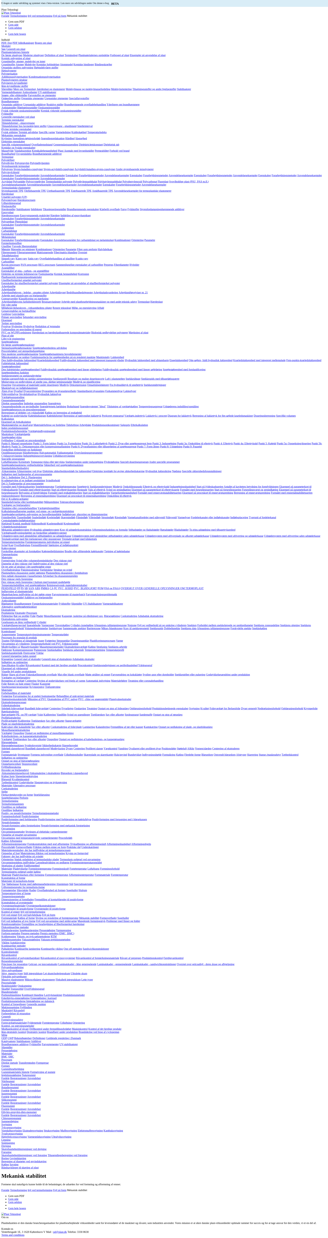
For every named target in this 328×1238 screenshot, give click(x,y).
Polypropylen (22, 163)
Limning (6, 1139)
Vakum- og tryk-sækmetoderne (33, 936)
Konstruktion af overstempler (17, 902)
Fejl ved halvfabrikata (29, 914)
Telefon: (72, 1231)
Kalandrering (103, 726)
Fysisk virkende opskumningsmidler (20, 110)
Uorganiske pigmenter (56, 98)
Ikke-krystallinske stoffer (14, 86)
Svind (4, 545)
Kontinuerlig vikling (52, 948)
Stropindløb (107, 517)
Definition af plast (54, 55)
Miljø (4, 1035)
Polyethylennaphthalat (85, 181)
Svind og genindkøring (118, 489)
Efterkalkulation (139, 425)
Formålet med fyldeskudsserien (18, 486)
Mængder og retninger (23, 249)
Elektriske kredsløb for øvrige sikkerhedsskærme (118, 471)
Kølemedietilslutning (53, 551)
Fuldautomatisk (65, 452)
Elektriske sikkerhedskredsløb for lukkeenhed (67, 471)
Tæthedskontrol (290, 754)
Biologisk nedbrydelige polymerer (109, 332)
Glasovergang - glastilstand (62, 126)
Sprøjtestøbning (9, 341)
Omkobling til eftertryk (119, 495)
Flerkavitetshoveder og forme (17, 794)
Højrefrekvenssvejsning (14, 1136)
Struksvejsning (52, 1130)
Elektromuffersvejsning (90, 1130)
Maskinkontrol (80, 1028)
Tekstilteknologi (10, 255)
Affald (100, 307)
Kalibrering (50, 714)
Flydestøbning (111, 461)
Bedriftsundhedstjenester (79, 292)
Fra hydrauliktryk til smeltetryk (126, 384)
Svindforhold (53, 480)
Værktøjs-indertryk (134, 415)
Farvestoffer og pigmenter (42, 95)
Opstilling (6, 810)
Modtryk (64, 384)
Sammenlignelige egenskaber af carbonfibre (79, 264)
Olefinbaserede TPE (35, 190)
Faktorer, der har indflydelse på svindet (22, 856)
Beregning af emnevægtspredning (252, 492)
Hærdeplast (7, 193)
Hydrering (17, 326)
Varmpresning (63, 930)
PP (18, 588)
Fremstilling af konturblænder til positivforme (59, 899)
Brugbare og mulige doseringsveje (85, 378)
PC (56, 588)
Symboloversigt (33, 745)
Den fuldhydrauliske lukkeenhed (19, 360)
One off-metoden (73, 948)
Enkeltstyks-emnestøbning (15, 998)
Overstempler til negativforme (17, 908)
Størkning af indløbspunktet (63, 545)
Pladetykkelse (20, 868)
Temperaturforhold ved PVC (45, 643)
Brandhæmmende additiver (47, 153)
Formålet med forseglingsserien (197, 489)
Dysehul (18, 391)
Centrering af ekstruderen (226, 748)
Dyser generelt (249, 708)
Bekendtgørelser (23, 1038)
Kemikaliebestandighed (44, 150)
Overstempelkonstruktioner (41, 905)
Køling (92, 646)
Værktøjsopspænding (12, 397)
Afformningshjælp (141, 844)
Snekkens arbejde (117, 646)
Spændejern (54, 403)
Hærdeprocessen (26, 200)
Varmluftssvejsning (11, 1130)
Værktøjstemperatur (65, 486)
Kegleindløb (53, 517)
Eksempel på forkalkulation (16, 421)
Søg (3, 49)
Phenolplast (21, 221)
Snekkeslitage (133, 378)
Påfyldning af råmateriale (23, 640)
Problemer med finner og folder (123, 921)
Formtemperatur (119, 874)
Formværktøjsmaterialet (14, 1022)
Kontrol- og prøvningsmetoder (17, 1025)
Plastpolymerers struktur (14, 79)
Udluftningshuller (73, 754)
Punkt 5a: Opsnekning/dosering (294, 443)
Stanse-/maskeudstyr (270, 754)
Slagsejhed (81, 138)
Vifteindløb (94, 517)
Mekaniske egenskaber (13, 135)
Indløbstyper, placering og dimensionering (84, 514)
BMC (4, 1056)
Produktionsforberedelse (14, 431)
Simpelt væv (8, 258)
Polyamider (19, 181)
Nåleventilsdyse (9, 394)
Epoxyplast (7, 212)
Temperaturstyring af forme (16, 893)
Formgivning (8, 560)
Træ (3, 884)
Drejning (6, 1146)
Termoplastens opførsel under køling (21, 871)
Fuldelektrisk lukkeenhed (15, 363)
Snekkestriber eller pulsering (190, 674)
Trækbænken (98, 714)
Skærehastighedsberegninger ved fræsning (24, 1155)
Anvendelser (34, 1078)
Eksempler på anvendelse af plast (148, 55)
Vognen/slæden (203, 748)
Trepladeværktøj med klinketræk (79, 539)
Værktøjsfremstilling (49, 508)
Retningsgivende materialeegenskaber (67, 585)
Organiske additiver (12, 104)
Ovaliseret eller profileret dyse (145, 748)
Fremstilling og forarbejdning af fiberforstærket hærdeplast (53, 924)
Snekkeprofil (60, 378)
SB (26, 588)
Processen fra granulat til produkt (19, 637)
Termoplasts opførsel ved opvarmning (80, 859)
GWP (10, 1038)
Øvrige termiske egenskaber (16, 129)
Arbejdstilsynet (58, 292)
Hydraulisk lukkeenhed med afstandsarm (147, 360)
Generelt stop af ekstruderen (57, 659)
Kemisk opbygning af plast (15, 58)
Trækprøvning (52, 686)
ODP (4, 1038)
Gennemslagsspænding (65, 144)
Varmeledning (63, 132)
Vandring (123, 748)
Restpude (82, 489)
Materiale (6, 874)
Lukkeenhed (117, 357)
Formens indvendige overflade (47, 754)
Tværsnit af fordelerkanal (262, 517)
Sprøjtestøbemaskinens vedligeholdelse (22, 465)
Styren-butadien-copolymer (28, 169)
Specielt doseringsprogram (134, 461)
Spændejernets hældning (53, 406)
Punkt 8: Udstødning (171, 446)
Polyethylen (7, 163)
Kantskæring (151, 726)
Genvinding (18, 314)
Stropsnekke (63, 640)
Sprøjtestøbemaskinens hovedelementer (60, 354)
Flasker (35, 683)
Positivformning (30, 816)
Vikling (5, 942)
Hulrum (83, 890)
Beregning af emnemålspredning (38, 495)
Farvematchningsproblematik (101, 594)
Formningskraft (60, 868)
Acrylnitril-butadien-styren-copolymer (94, 169)
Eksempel (6, 320)
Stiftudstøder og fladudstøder (144, 529)
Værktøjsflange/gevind (13, 625)
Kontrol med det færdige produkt (59, 665)
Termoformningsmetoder (45, 813)
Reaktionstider (9, 985)
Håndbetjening (31, 452)
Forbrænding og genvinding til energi (21, 329)
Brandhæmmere (10, 101)
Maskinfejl (7, 1010)
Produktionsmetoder (74, 995)
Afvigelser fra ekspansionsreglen (60, 575)
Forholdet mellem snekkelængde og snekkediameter (225, 625)
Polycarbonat (150, 181)
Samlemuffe (145, 714)
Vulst (40, 714)
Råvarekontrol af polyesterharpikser (20, 958)
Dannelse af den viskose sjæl (16, 563)
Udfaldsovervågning (64, 455)
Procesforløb (65, 837)
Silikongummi (9, 1099)
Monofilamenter (52, 616)
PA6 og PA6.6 (112, 588)
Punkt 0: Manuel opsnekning (16, 443)
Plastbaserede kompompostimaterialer (21, 277)
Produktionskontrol (152, 958)
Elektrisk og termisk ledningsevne (19, 274)
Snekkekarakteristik (12, 653)
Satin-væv (33, 258)
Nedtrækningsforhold (269, 708)
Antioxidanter (29, 92)
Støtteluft (182, 748)
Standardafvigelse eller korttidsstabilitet (22, 502)
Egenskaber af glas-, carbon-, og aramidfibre (25, 270)
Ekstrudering (8, 609)
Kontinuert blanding (32, 995)
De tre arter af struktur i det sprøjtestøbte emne (26, 566)
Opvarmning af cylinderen (15, 643)
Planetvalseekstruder (120, 699)
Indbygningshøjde (152, 754)
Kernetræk (24, 461)
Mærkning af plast (138, 332)
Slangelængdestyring (26, 776)
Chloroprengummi (11, 1118)
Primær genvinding (11, 317)
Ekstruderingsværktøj (75, 646)
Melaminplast (8, 237)
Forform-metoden (10, 933)
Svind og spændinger (78, 714)
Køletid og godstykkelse (14, 415)
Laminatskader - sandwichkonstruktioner (154, 964)
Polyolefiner (8, 160)
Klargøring (7, 659)
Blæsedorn (207, 754)
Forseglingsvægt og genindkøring (260, 489)
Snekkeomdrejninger (155, 384)
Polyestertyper (9, 200)
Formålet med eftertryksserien (35, 489)
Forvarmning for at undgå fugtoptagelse (34, 696)
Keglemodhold (72, 523)
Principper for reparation (14, 964)
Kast (10, 545)
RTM (54, 936)
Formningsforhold (11, 816)
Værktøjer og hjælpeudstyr (15, 505)
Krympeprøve (36, 686)
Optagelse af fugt (10, 853)
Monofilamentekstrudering (15, 730)
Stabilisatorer (184, 89)
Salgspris (125, 425)
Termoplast (7, 156)
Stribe (4, 791)
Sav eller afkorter (115, 714)
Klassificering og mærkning (34, 298)
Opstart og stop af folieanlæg (113, 708)
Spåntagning (8, 1142)
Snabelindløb (39, 517)
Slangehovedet (70, 745)
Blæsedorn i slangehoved (74, 773)
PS (22, 588)
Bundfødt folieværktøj (37, 708)
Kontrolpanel (8, 631)
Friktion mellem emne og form (49, 847)
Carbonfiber (7, 261)
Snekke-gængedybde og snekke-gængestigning (26, 378)
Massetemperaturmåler (51, 646)
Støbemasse (12, 884)
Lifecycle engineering (13, 338)
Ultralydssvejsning (61, 1136)
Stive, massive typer (12, 973)
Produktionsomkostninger (106, 425)
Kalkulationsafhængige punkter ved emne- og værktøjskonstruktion (37, 511)
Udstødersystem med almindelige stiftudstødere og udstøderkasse (36, 535)
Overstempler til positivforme (50, 908)
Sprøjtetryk (83, 486)
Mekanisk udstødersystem (15, 529)
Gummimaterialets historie (15, 1072)
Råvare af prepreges (130, 958)
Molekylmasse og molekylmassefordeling (88, 89)
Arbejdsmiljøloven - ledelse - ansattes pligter (25, 292)
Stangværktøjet (73, 720)
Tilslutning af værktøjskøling (122, 406)
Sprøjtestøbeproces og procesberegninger (23, 409)
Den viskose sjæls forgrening (17, 579)
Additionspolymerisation (14, 76)
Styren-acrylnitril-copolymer (59, 169)
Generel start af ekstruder (27, 659)
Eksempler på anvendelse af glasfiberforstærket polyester (89, 283)
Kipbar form (8, 776)
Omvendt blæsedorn (225, 754)
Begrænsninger (18, 1078)
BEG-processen (46, 264)
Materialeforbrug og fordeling (49, 425)
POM (101, 588)
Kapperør (45, 683)
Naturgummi (29, 1075)
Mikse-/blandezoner (112, 628)
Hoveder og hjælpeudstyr (15, 770)
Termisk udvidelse (28, 132)
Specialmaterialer (83, 884)
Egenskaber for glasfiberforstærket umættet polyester (29, 283)
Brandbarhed (8, 153)
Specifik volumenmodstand (16, 144)
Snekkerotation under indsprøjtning (84, 461)
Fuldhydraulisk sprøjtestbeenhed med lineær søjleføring (132, 369)
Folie (33, 616)
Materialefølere (119, 680)
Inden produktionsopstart (14, 428)
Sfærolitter (7, 89)
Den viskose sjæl (62, 560)
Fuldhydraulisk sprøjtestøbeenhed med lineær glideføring (71, 369)
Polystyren (7, 169)
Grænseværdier (9, 298)
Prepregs (108, 264)
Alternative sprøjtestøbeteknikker (19, 606)
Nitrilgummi (8, 1081)
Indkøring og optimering (14, 662)
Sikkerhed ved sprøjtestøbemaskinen (63, 465)
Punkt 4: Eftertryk (223, 443)
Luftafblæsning (9, 461)
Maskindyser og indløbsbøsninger (19, 388)
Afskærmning (8, 471)
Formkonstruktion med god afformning (48, 844)
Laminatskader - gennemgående (114, 964)
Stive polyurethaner (11, 970)
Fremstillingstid (39, 545)
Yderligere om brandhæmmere (123, 104)
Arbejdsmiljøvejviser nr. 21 (133, 292)
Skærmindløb (68, 517)
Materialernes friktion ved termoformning (42, 853)
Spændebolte (34, 625)
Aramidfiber (8, 267)
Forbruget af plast (119, 55)
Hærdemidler (8, 209)
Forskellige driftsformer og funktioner (21, 449)
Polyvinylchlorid (10, 172)
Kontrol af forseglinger (13, 1004)
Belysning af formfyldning (33, 492)
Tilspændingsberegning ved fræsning (67, 1155)
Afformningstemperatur (14, 844)
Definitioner (38, 1038)
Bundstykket (134, 754)
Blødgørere (7, 603)
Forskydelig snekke (240, 628)
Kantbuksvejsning (113, 1130)
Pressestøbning (47, 930)
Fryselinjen (67, 708)
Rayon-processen (10, 264)
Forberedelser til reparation (15, 1013)
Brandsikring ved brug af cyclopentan (99, 1032)
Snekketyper (55, 628)
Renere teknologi (62, 307)
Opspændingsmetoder (13, 400)
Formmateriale (9, 754)
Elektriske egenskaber (13, 141)
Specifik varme (47, 132)
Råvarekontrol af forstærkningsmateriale (97, 958)
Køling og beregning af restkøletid (63, 412)
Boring (5, 1158)
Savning (14, 1164)
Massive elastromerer (12, 979)
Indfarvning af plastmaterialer (17, 591)
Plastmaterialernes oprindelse (94, 55)
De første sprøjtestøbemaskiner (18, 344)
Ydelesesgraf (145, 665)
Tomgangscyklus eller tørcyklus (48, 461)
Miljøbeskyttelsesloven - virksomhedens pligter (26, 307)
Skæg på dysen (17, 674)
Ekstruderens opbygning (14, 619)
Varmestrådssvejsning (39, 1136)
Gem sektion (15, 27)
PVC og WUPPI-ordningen (16, 332)
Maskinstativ (103, 357)
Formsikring (168, 754)
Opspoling (18, 733)
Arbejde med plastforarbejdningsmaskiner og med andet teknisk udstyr (99, 301)
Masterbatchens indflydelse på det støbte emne (26, 594)
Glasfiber (6, 246)
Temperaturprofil (115, 649)
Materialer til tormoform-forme (17, 881)
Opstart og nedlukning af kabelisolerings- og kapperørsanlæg (91, 739)
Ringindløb (121, 517)
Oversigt (82, 252)
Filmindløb (82, 517)
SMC (11, 1056)
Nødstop (176, 471)
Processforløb (8, 982)
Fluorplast (163, 181)
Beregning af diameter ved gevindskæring (23, 1161)
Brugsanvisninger (51, 301)
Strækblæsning (42, 794)
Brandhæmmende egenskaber (83, 209)
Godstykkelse (26, 782)
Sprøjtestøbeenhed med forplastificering (184, 369)
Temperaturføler (60, 634)
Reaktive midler (55, 104)
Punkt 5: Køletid (267, 443)
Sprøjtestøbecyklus (11, 437)
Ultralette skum (79, 973)
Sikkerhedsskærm (51, 745)
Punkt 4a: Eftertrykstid (246, 443)
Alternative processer (24, 785)
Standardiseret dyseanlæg (91, 391)
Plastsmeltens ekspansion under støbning (23, 572)
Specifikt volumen (286, 415)
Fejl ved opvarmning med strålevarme (56, 921)
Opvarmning (8, 828)
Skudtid (5, 988)
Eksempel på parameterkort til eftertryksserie (155, 489)
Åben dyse (7, 391)
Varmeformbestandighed (124, 492)
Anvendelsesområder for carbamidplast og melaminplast (83, 240)
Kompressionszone (23, 649)
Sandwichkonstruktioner (96, 948)
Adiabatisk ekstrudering (150, 616)
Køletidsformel (55, 415)
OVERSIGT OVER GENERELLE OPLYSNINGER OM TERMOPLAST (162, 588)
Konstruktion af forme (13, 877)
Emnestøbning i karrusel (43, 998)
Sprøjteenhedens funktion (15, 372)
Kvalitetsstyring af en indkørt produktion (23, 480)
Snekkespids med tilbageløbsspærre (160, 378)
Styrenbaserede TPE (12, 190)
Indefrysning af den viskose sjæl (50, 563)
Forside (5, 15)
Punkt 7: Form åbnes (148, 446)
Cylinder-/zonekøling (82, 625)
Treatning (92, 708)
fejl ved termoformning (40, 15)
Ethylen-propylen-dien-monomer (19, 1112)
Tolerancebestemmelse (72, 502)
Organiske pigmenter (32, 98)
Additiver (36, 1041)
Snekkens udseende (73, 649)
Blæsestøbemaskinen (12, 745)
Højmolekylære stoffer (46, 67)
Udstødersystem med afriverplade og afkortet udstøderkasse (177, 535)
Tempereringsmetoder (13, 896)
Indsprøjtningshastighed (183, 486)
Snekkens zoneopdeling (266, 625)
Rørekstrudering (10, 711)
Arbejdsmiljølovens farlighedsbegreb (21, 301)
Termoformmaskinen (12, 804)
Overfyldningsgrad (34, 988)
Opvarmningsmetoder (13, 831)
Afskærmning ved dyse (29, 471)
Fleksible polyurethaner (14, 976)
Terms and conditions (12, 1235)
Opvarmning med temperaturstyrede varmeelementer (29, 837)
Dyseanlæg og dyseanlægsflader (59, 391)
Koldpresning (8, 936)
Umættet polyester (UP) (14, 196)
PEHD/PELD (8, 588)
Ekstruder (20, 612)
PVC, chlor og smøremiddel (93, 699)
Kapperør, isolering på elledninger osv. (82, 616)
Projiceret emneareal (113, 415)
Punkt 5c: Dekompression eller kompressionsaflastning (40, 446)
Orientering (137, 240)
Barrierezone (94, 628)
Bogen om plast (43, 42)
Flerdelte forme (192, 754)
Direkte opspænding (12, 403)
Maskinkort (7, 434)
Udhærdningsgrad (11, 203)
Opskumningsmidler (49, 107)
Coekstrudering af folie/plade (66, 726)
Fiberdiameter (121, 264)
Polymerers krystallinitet (14, 82)
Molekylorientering (121, 89)
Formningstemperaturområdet (86, 862)
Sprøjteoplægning (29, 930)
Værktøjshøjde (22, 434)
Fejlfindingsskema (11, 767)
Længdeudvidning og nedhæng (52, 862)
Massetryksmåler (30, 646)
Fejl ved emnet (9, 914)
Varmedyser (183, 517)
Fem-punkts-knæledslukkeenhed (303, 360)
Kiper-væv (21, 258)
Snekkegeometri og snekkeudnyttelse (21, 375)
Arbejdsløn (85, 425)
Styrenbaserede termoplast (15, 166)
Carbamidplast (9, 230)
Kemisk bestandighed (65, 274)
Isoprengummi (9, 1093)
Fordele (5, 1078)
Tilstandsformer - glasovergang (18, 123)
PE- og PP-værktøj (26, 714)
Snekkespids (156, 628)
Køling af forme (26, 918)
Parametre (149, 240)
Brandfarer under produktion (62, 1032)
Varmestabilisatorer (11, 92)
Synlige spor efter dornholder (158, 674)
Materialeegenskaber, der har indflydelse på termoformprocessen (36, 850)
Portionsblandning (11, 995)
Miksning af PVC (37, 699)
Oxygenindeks (24, 153)
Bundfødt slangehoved (37, 748)
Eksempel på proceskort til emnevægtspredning (207, 492)
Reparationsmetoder (12, 961)
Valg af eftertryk (96, 489)
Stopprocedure (29, 763)
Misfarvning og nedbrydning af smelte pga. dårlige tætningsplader (36, 381)
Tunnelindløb (24, 517)
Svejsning (194, 708)
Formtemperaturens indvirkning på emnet (47, 542)
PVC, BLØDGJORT (85, 588)
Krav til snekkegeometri (136, 628)
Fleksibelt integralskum (68, 979)
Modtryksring (57, 748)
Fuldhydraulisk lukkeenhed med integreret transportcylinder (92, 360)
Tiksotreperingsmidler (54, 209)
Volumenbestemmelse (36, 628)
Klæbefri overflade (110, 209)
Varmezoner (47, 625)
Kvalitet (20, 665)
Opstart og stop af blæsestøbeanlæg (20, 760)
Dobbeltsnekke (172, 628)
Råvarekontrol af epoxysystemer (57, 958)
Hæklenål (6, 523)
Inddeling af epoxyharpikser (75, 215)
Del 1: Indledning (10, 477)
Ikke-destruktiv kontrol (13, 1032)
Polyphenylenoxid (132, 181)
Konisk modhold (21, 523)
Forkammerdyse (114, 391)
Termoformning (18, 15)
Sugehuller (72, 890)
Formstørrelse (8, 890)
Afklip (190, 748)
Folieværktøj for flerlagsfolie (225, 708)
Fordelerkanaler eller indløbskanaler (210, 517)
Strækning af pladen (12, 865)
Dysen (69, 748)
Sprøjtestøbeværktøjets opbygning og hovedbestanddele (31, 514)
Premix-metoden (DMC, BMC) (57, 933)
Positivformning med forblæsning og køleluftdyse (64, 819)
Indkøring (18, 810)
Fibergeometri (8, 252)
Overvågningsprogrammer (88, 452)
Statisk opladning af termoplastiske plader (36, 859)
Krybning (6, 138)
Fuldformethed (32, 865)
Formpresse (42, 1062)
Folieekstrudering (10, 705)
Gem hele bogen (17, 34)
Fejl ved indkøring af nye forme (18, 921)
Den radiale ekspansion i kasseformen (21, 575)
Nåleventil (171, 517)
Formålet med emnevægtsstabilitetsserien (160, 492)
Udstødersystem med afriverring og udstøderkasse (236, 535)
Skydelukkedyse (28, 394)
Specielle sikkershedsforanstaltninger (202, 471)
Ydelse (40, 653)
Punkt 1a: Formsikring (69, 443)
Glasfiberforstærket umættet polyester (21, 280)
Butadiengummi (10, 1087)
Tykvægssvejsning (11, 1127)
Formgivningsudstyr (12, 1019)
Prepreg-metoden (30, 933)
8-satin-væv (82, 258)
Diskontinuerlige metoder (15, 927)
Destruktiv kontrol (36, 1032)
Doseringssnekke (80, 640)
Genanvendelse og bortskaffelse (18, 311)
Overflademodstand (42, 144)
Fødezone (6, 649)
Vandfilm (61, 714)
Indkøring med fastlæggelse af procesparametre (26, 474)
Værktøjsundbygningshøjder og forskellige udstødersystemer (34, 532)
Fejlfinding (7, 440)
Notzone (132, 625)
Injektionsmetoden (11, 939)
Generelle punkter (36, 1004)
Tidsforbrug (72, 425)
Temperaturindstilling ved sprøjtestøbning (23, 585)
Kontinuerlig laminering (27, 948)
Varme (119, 640)
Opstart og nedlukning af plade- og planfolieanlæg (185, 726)
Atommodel (66, 64)
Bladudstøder (181, 529)
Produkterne (8, 612)
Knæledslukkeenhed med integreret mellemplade (259, 360)
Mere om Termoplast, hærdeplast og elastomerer (39, 89)
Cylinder (41, 622)
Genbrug (6, 314)
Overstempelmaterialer (13, 905)
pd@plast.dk (60, 1231)
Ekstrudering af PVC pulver (62, 699)
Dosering (6, 384)
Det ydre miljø (9, 304)
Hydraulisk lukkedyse (49, 394)
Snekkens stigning (290, 625)
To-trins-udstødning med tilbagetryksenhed (212, 529)
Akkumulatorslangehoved (15, 773)
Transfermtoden (27, 1062)
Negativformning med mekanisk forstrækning (65, 825)
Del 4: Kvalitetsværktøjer (15, 498)
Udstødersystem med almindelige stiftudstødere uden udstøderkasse (108, 535)
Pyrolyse (6, 326)
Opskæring (80, 708)
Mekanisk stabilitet (89, 918)
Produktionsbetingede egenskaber (170, 708)
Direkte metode (9, 1062)
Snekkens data (188, 628)
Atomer (20, 64)
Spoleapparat (132, 714)
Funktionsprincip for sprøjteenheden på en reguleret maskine (62, 357)
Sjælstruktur (46, 569)
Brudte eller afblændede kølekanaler (84, 551)
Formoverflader (24, 847)
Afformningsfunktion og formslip (110, 529)
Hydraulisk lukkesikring (158, 471)
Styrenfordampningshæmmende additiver (162, 209)
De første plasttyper (11, 55)
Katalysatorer (8, 1041)
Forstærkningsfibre (11, 243)
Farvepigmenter (50, 1044)
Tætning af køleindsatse (117, 551)
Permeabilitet (102, 150)
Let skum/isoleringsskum (56, 973)
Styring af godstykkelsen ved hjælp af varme (61, 680)
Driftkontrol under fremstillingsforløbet (50, 1028)
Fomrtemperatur (78, 868)
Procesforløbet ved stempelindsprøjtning (23, 351)
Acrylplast (6, 181)
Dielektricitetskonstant (91, 144)
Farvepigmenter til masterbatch (68, 594)
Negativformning (10, 822)
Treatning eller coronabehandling (19, 508)
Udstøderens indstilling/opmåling (181, 406)
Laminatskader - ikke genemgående (77, 964)
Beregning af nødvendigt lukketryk (82, 415)
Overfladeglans (22, 545)
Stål (71, 884)
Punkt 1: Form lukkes (44, 443)
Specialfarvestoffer (79, 98)
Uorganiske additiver (34, 104)
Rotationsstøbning (11, 924)
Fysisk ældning (9, 132)
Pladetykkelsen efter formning (28, 874)
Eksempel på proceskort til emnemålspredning (81, 495)
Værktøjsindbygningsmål (41, 431)
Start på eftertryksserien (64, 489)
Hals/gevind (120, 754)
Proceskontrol (85, 665)
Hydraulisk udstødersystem (44, 529)
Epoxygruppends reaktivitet (35, 215)
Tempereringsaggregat (150, 406)
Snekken (192, 625)
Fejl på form (59, 15)
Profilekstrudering (11, 717)
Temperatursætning (95, 649)
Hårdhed (70, 138)
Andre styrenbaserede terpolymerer (135, 169)
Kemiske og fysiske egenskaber (18, 147)
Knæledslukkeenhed (48, 360)
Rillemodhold (38, 523)
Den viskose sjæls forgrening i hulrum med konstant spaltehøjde (35, 582)
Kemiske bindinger (83, 64)
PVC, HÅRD (65, 588)
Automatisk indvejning (98, 680)
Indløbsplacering (239, 517)
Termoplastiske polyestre (59, 181)
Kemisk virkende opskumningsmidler (61, 110)
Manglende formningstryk (92, 921)
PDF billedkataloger (23, 42)
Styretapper (24, 754)
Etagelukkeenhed (178, 360)
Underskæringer (90, 847)
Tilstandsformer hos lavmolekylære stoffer (24, 126)
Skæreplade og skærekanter (98, 754)
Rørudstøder (167, 529)
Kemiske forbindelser (47, 64)
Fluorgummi (8, 1105)
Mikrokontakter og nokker (15, 357)
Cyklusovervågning (12, 455)
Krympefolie (311, 708)
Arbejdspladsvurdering (105, 292)
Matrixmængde (45, 252)
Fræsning (6, 1152)
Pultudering (7, 948)
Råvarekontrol (33, 665)
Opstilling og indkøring (13, 807)
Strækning (101, 646)
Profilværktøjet (9, 720)
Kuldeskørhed (79, 132)
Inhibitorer (36, 209)
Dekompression (78, 384)
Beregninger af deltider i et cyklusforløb (22, 412)
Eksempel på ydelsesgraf (14, 668)
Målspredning (51, 502)
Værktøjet (6, 733)
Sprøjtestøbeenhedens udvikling (49, 347)
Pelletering (7, 616)
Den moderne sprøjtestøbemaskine (19, 354)
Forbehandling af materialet (16, 693)
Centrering (31, 680)
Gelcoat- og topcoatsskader (43, 964)
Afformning (15, 840)
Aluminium (62, 884)
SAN (31, 588)
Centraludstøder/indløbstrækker (18, 520)
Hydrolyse (29, 326)
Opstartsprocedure (11, 763)
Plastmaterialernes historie (15, 52)
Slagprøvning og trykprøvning (50, 782)
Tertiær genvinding (11, 323)
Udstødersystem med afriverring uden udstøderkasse (292, 535)
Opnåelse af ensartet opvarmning (19, 834)
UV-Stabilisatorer (92, 603)
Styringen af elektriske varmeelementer (46, 831)
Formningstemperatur (40, 868)
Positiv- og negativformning (16, 813)
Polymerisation (9, 73)
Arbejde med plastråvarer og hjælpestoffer (24, 295)
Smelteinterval (85, 126)
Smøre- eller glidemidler (14, 95)
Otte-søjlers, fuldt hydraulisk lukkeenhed (211, 360)
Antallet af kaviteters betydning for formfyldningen (251, 486)
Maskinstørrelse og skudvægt (17, 425)
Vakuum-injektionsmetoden (55, 939)
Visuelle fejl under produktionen (18, 671)
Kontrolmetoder (9, 951)
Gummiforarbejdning (12, 1069)
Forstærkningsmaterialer (45, 603)
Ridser (4, 674)
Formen (5, 751)
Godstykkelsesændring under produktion (228, 674)
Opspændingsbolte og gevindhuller (20, 406)
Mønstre (5, 249)
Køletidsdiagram (37, 415)
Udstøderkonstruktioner (14, 526)
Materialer (6, 557)
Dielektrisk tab (111, 144)
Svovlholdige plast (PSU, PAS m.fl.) (189, 181)
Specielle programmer (13, 458)
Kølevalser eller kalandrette (16, 726)
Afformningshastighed (119, 844)
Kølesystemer (8, 548)
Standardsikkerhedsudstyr (15, 468)
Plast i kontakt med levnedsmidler (76, 150)
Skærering (252, 754)
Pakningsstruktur (30, 569)
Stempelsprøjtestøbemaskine (16, 347)
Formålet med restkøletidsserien (65, 492)
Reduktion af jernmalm (47, 326)
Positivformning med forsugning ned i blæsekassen (119, 819)
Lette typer (87, 979)
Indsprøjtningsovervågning (37, 455)
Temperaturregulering (13, 542)
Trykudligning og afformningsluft (88, 844)
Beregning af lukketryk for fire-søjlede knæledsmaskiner (222, 415)
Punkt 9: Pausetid (192, 446)
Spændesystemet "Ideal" (93, 406)
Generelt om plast (15, 49)
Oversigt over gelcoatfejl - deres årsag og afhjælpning (205, 964)
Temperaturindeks (97, 132)
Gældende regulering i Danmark (63, 1038)
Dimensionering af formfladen (17, 899)
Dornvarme (29, 653)
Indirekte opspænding (35, 403)
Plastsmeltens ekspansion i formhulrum (67, 572)
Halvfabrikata (105, 249)
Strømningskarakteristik (14, 699)
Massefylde (7, 150)
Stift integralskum (33, 973)
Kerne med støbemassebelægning (38, 884)
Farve (124, 209)
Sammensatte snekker (74, 628)
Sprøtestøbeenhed (10, 366)
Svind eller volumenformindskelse (34, 560)
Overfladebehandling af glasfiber (57, 258)
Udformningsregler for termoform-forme (23, 887)
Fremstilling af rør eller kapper (127, 726)
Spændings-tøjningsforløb (26, 138)
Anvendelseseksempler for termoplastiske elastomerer (142, 190)
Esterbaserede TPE (81, 190)
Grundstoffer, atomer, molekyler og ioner (23, 61)
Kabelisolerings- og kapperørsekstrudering (24, 736)
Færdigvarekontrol (173, 958)
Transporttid (16, 988)
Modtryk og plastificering (86, 381)
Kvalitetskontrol (20, 779)
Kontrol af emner (10, 911)
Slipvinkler (23, 890)
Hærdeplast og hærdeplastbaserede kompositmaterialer (61, 332)
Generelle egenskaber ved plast (18, 116)
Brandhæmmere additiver (15, 1044)
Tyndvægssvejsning (12, 1133)
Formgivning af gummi (42, 1072)
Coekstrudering (129, 616)
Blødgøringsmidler (27, 107)
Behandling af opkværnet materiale (75, 696)
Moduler (6, 46)
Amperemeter (8, 634)
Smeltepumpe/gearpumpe (15, 686)
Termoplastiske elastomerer (16, 187)
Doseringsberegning (264, 415)
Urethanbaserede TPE (58, 190)
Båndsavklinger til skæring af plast (20, 1167)
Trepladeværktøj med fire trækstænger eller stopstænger (31, 539)
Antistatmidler (9, 107)
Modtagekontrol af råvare (15, 1028)
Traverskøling (62, 625)
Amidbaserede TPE (102, 190)
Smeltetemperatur (45, 486)
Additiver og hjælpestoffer (38, 597)
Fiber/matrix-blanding (65, 252)
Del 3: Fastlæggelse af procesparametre (22, 483)
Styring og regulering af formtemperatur (57, 918)
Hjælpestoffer (8, 206)
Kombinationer (122, 240)
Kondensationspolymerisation (44, 76)
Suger (41, 640)
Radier (32, 890)
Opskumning (25, 985)
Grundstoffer (8, 64)
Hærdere (55, 215)
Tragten (5, 640)
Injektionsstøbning (11, 1075)
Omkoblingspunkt (132, 486)
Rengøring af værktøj (12, 680)
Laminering (89, 726)
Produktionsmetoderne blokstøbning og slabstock (27, 1001)
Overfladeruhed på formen (51, 890)
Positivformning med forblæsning (19, 819)
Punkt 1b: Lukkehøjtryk (95, 443)
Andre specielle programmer (164, 461)
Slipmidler (76, 603)
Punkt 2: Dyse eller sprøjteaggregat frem (130, 443)
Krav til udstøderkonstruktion (75, 529)
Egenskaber (7, 175)
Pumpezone (40, 649)
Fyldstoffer (7, 113)
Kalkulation (7, 418)
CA (51, 588)
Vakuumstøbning (31, 939)
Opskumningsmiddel (12, 597)
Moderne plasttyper (33, 55)
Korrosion (83, 274)
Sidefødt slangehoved (13, 748)
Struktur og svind (62, 569)
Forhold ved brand (119, 150)
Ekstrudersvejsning (33, 1130)
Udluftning (66, 1022)
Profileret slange (94, 748)
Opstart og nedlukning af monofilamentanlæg (49, 733)
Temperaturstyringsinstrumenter (34, 634)
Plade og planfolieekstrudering (17, 723)
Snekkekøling (259, 628)
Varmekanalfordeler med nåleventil (146, 517)
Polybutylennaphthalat (110, 181)
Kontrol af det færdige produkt (104, 1028)
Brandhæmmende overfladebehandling (85, 104)
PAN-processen (29, 264)
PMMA (45, 588)
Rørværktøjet (8, 714)
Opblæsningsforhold (140, 708)
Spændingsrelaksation (53, 138)
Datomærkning (9, 554)
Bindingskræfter (103, 64)
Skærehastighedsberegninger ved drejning (23, 1149)
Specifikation (8, 665)
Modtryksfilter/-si (10, 646)
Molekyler (30, 64)
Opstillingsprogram (11, 452)
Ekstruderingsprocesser (13, 702)
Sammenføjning (9, 1121)
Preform (23, 797)
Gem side (13, 24)
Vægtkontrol (110, 748)
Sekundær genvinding (34, 317)
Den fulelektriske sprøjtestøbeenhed (20, 369)
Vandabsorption (22, 150)
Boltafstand (73, 406)
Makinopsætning (10, 1007)
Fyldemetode (35, 1022)
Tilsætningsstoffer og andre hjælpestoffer (154, 89)
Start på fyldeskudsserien (209, 486)
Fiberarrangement (26, 252)
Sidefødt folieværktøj (12, 708)
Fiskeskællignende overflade (41, 674)
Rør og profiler (21, 616)
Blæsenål (6, 779)
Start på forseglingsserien (227, 489)
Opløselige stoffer (10, 98)
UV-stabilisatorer (47, 92)
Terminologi (71, 55)
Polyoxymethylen (35, 181)
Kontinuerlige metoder (13, 945)
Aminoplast (7, 227)
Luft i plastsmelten (115, 378)
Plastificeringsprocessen (102, 640)
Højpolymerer (8, 70)
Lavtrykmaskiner (53, 995)
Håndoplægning (10, 930)
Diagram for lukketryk (180, 415)
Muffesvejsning (68, 1130)
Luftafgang (93, 868)
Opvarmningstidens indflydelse (18, 862)
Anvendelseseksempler (52, 175)
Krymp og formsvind (77, 853)
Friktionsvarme (70, 643)
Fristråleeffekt (8, 517)
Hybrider (134, 264)
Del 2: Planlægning (31, 477)
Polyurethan (7, 221)
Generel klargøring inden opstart (18, 656)
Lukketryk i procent (156, 415)
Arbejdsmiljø (8, 286)
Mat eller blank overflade (71, 674)
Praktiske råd (74, 847)
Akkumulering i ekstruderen (45, 773)
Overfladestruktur (10, 569)
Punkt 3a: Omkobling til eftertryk (195, 443)
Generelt (6, 1016)
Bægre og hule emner (19, 683)
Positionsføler (169, 748)
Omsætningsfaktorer (98, 384)
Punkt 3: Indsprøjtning (164, 443)
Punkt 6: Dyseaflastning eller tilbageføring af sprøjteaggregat (103, 446)
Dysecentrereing (32, 391)
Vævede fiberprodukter (24, 246)
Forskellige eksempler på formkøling (21, 551)
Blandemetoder (9, 991)
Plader (39, 616)
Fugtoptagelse (45, 274)
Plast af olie (7, 335)
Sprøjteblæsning (10, 797)
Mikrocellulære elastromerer (40, 979)
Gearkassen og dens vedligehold (18, 622)
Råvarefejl (19, 1010)
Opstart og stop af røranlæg (167, 714)
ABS (37, 588)
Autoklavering (17, 942)
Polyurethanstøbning (12, 967)
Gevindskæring (18, 1158)
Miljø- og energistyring (84, 307)
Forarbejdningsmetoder (27, 175)
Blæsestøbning (112, 616)
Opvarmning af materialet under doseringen (35, 384)
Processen (31, 612)
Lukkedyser (129, 391)
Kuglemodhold (55, 523)
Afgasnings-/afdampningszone (110, 625)
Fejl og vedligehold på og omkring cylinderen (162, 625)
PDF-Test (6, 42)
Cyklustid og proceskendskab (30, 440)
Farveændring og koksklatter (126, 674)
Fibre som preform (87, 249)
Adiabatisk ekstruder (83, 659)
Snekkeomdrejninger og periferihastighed (115, 665)
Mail (49, 1231)
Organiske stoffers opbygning (17, 67)
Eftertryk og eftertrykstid (156, 486)
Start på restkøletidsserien (96, 492)
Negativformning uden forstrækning (20, 825)
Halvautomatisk (47, 452)
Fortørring (50, 640)
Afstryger (241, 754)
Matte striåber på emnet (97, 674)
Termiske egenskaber (12, 119)
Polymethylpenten (40, 163)
